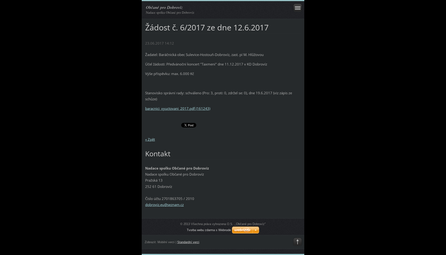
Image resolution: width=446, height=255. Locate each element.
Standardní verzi (188, 242)
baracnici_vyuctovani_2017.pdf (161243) (177, 108)
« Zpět (150, 139)
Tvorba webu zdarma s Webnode (209, 230)
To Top (297, 242)
